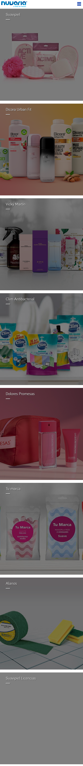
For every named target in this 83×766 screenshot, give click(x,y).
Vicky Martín (15, 204)
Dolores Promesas (20, 393)
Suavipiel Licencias (21, 678)
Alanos (11, 583)
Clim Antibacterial (20, 299)
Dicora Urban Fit (18, 109)
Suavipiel (13, 14)
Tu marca (13, 488)
